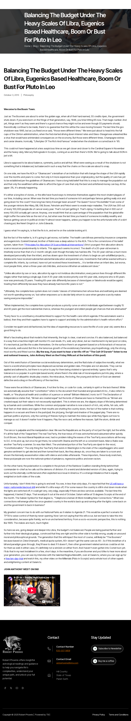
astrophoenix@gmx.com (67, 663)
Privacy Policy (98, 714)
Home (27, 46)
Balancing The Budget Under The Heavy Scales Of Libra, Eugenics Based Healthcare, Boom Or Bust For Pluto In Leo (73, 48)
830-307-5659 (63, 650)
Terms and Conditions (118, 714)
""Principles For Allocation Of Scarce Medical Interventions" (54, 244)
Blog (35, 46)
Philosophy (28, 95)
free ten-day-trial (14, 558)
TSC (48, 714)
